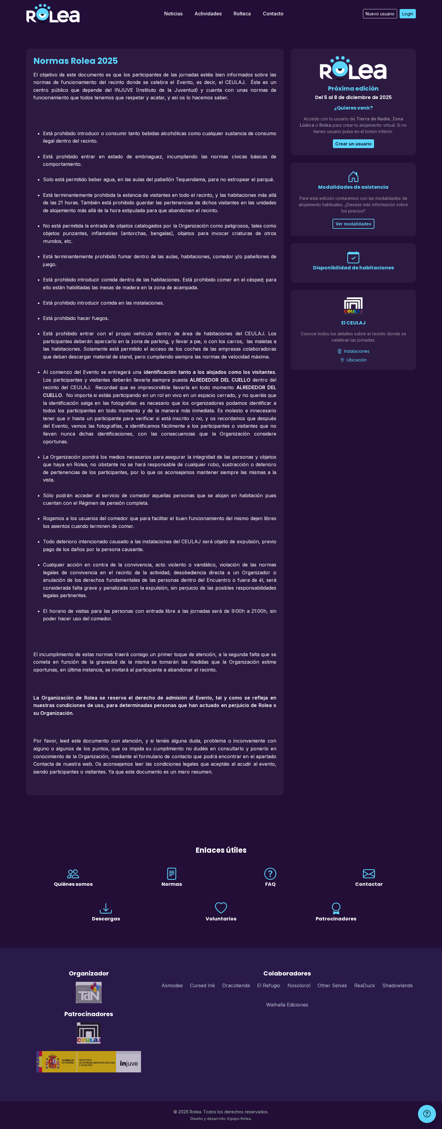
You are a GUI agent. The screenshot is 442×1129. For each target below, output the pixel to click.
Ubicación (356, 359)
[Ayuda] (427, 1114)
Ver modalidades (353, 223)
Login (407, 13)
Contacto (273, 14)
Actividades (208, 14)
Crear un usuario (353, 143)
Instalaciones (356, 351)
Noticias (173, 14)
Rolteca (242, 14)
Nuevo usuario (380, 13)
